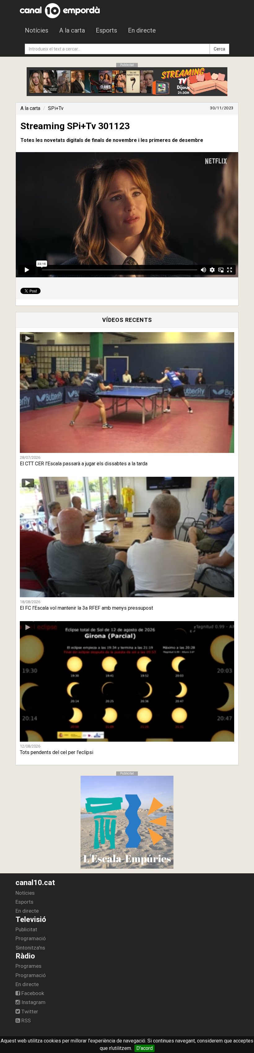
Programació (30, 938)
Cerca (219, 48)
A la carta (72, 30)
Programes (28, 966)
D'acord (144, 1048)
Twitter (29, 1011)
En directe (142, 30)
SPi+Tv (56, 108)
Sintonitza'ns (30, 948)
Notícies (36, 30)
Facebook (32, 993)
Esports (106, 30)
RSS (25, 1020)
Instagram (33, 1002)
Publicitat (26, 929)
